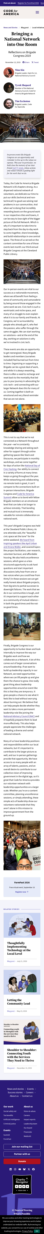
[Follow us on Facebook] (33, 1169)
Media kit (27, 1136)
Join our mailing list (22, 1146)
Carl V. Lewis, (18, 168)
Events (30, 1089)
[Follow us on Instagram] (15, 1169)
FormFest (7, 1139)
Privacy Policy (27, 1231)
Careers (29, 1092)
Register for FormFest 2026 (28, 3)
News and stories (15, 1089)
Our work (8, 1106)
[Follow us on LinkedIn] (10, 1169)
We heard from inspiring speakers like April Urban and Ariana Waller (20, 543)
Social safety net (10, 1111)
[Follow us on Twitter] (29, 1169)
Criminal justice (10, 1123)
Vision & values (30, 1111)
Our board (28, 1128)
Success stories (15, 1092)
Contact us (27, 1096)
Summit (7, 1135)
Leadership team (30, 1123)
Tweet (36, 62)
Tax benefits (8, 1115)
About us (14, 1096)
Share (27, 62)
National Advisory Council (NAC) (19, 716)
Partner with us (22, 1154)
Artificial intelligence (12, 1119)
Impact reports (29, 1119)
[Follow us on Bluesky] (24, 1169)
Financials (28, 1132)
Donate (22, 1161)
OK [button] (37, 1231)
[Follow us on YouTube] (20, 1169)
